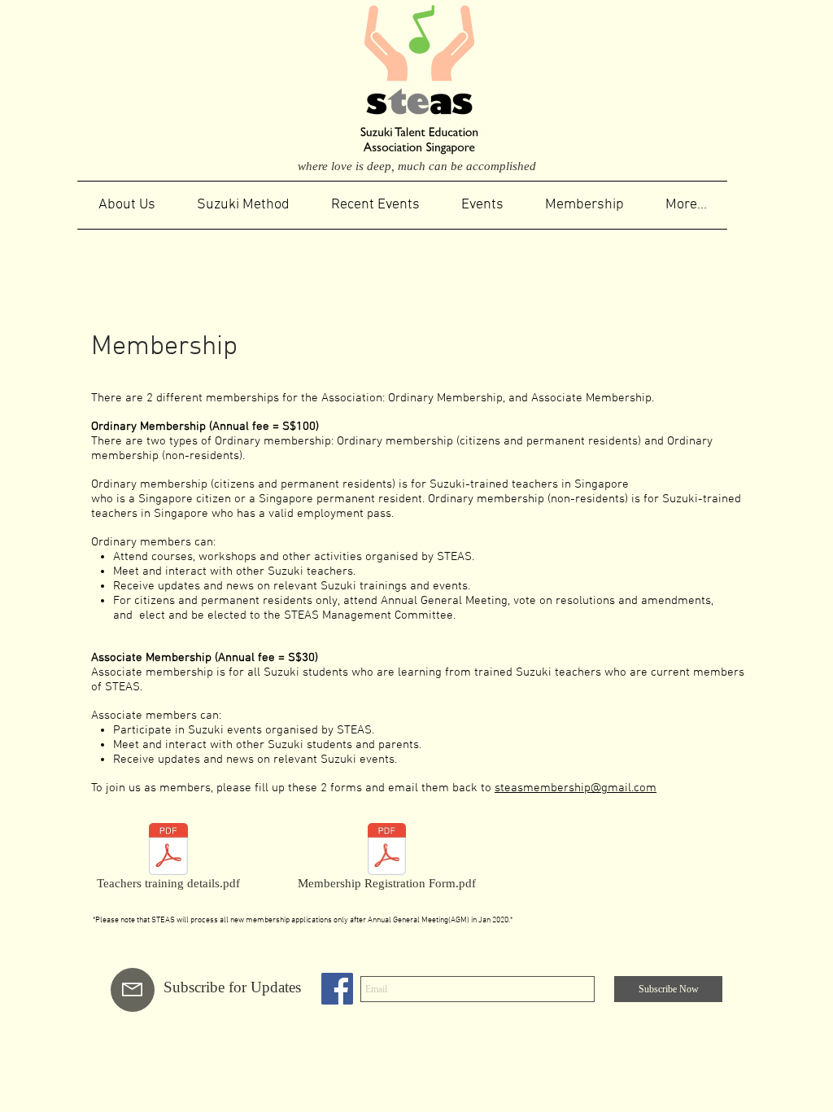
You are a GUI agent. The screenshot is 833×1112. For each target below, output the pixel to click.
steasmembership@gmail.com (575, 788)
